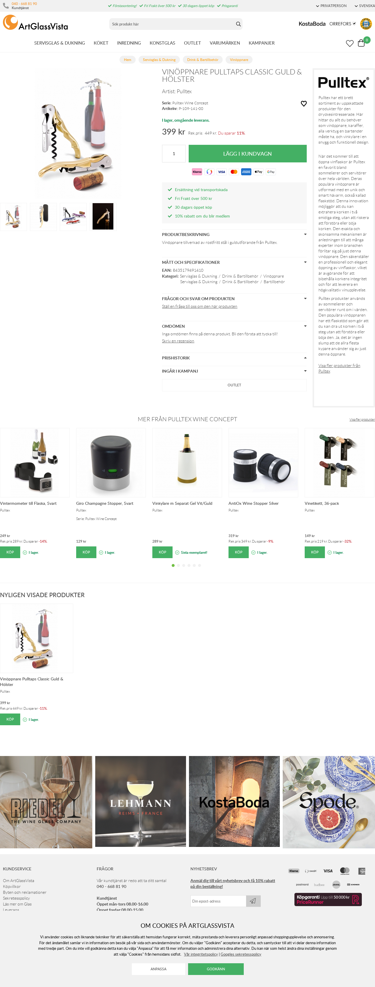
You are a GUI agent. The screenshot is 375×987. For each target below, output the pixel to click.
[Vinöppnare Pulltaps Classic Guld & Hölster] (13, 216)
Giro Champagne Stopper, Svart (104, 503)
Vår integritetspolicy (201, 954)
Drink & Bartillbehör (240, 276)
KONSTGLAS (162, 43)
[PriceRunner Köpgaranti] (328, 904)
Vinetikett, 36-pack (322, 503)
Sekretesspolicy (16, 898)
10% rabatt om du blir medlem (202, 216)
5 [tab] (194, 570)
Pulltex (184, 91)
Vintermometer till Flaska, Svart (28, 503)
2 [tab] (178, 570)
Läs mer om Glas (17, 904)
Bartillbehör (274, 281)
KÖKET (101, 43)
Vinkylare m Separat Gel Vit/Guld (182, 503)
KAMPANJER (262, 43)
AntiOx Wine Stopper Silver (254, 503)
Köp (10, 552)
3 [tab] (183, 570)
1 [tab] (173, 570)
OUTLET (192, 43)
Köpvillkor (12, 886)
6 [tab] (199, 570)
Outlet (234, 385)
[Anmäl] (253, 901)
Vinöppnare (273, 276)
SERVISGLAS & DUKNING (59, 43)
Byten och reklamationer (25, 892)
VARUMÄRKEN (225, 43)
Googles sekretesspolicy (241, 954)
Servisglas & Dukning (198, 276)
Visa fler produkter (362, 419)
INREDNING (129, 43)
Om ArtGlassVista (18, 880)
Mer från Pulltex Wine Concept (187, 419)
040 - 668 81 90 (24, 3)
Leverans (11, 910)
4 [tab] (189, 570)
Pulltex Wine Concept (190, 103)
